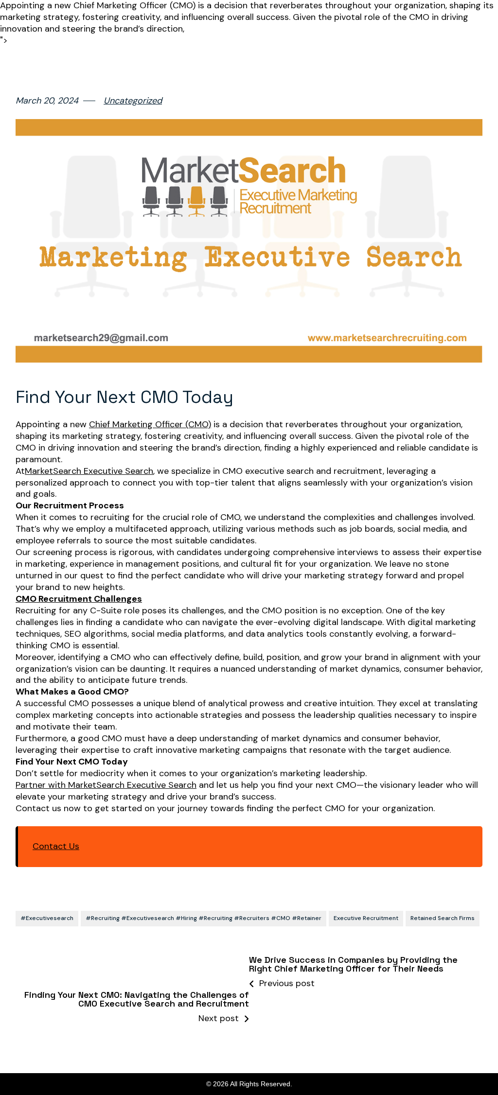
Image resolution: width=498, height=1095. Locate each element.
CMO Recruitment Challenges (79, 599)
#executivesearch (46, 918)
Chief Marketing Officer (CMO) (150, 424)
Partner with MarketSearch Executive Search (106, 785)
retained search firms (442, 918)
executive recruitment (366, 918)
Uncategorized (133, 100)
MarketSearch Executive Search (89, 471)
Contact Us (56, 846)
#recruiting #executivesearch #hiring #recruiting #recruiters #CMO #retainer (203, 918)
